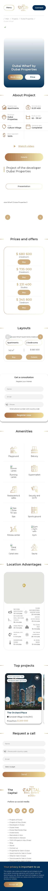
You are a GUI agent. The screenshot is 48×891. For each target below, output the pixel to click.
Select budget (10, 767)
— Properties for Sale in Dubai (19, 851)
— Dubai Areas (13, 827)
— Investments (13, 833)
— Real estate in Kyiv (15, 835)
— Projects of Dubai (15, 820)
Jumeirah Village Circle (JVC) (21, 717)
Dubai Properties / (28, 19)
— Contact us (13, 848)
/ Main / (8, 19)
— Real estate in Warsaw (17, 838)
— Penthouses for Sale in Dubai (19, 861)
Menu (9, 7)
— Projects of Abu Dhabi (17, 822)
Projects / (16, 19)
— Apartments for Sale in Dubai (19, 853)
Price (32, 77)
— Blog (10, 843)
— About (11, 845)
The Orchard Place (17, 712)
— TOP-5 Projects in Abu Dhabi (19, 840)
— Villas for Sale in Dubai (17, 856)
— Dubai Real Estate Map (17, 830)
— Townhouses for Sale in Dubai (19, 858)
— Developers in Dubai (16, 825)
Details (34, 357)
